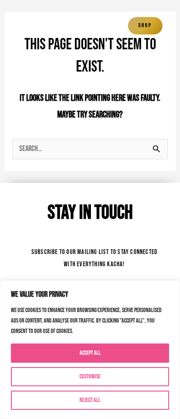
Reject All (90, 400)
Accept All (90, 353)
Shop (145, 25)
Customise (90, 376)
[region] (90, 349)
